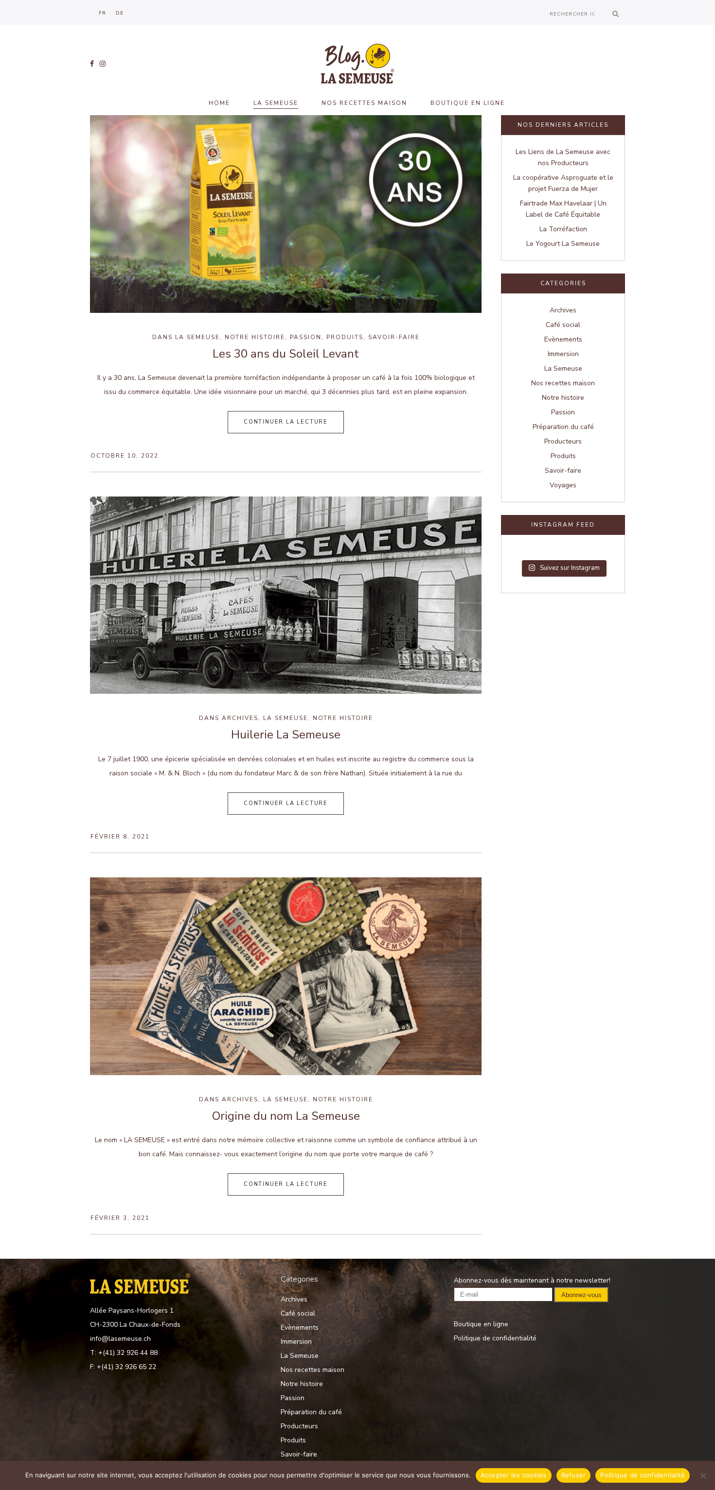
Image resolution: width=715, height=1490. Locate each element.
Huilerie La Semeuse (285, 734)
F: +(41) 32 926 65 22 (123, 1366)
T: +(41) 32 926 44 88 (124, 1352)
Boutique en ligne (481, 1324)
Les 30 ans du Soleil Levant (286, 353)
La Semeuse (197, 337)
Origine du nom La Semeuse (286, 1116)
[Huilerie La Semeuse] (286, 595)
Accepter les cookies (514, 1475)
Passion (306, 337)
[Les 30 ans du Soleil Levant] (286, 214)
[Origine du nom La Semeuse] (286, 976)
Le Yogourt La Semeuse (563, 243)
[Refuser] (703, 1475)
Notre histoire (255, 337)
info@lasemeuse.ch (120, 1338)
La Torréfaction (563, 229)
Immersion (563, 354)
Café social (563, 324)
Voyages (563, 485)
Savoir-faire (394, 337)
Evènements (563, 339)
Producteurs (563, 441)
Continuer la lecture (286, 422)
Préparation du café (563, 426)
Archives (240, 718)
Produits (344, 337)
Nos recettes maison (563, 383)
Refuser (573, 1475)
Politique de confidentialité (495, 1338)
